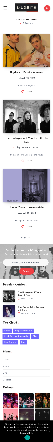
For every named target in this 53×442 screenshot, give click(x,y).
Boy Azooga (10, 342)
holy (23, 342)
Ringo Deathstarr (23, 331)
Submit (26, 271)
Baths (7, 331)
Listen (28, 91)
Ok (27, 437)
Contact (7, 379)
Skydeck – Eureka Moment (26, 72)
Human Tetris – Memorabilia (26, 207)
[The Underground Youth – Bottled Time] (9, 296)
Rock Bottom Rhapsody (16, 336)
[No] (49, 431)
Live (5, 372)
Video (6, 366)
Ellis (35, 336)
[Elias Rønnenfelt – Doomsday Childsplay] (9, 311)
